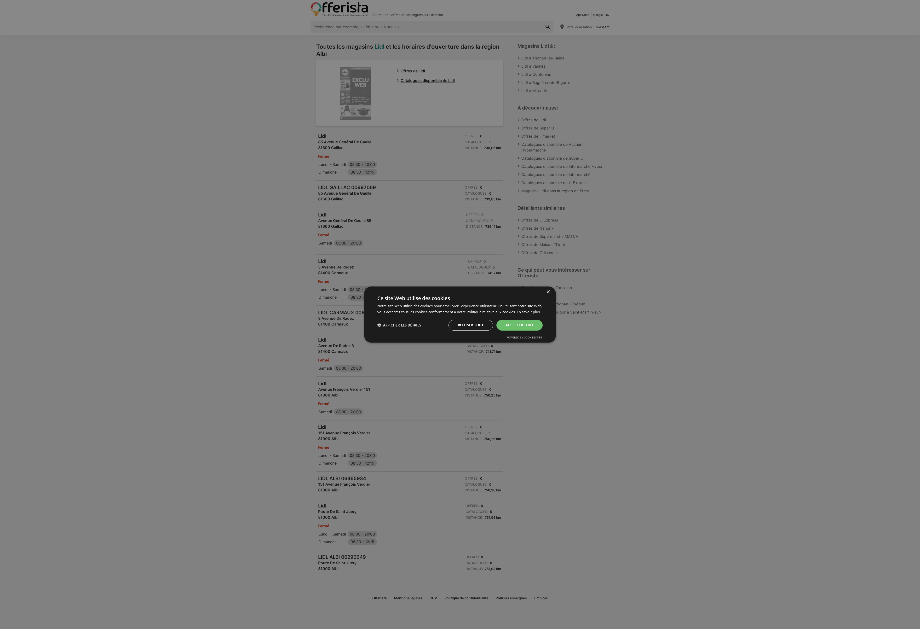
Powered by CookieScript (524, 337)
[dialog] (460, 314)
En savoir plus (528, 311)
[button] (399, 325)
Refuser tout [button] (471, 325)
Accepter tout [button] (520, 325)
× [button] (548, 292)
